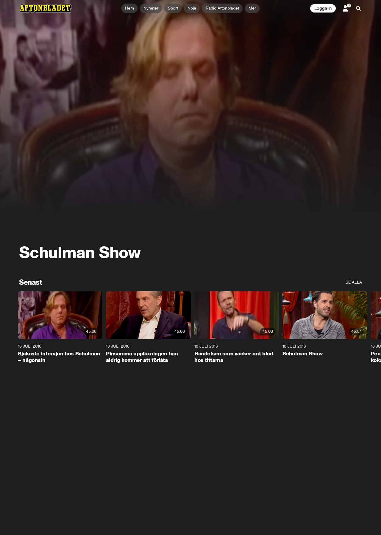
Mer (252, 8)
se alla (354, 282)
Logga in (323, 8)
